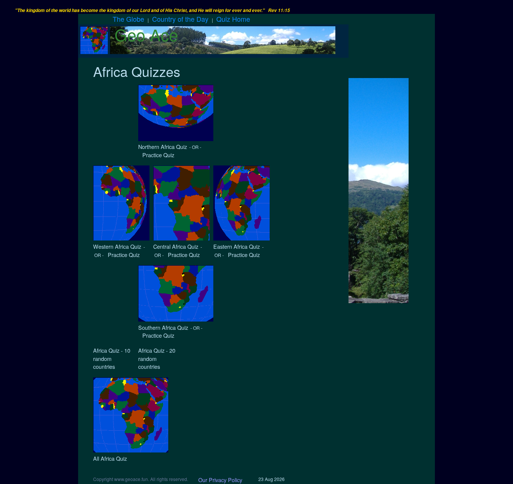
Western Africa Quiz (117, 246)
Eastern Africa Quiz (236, 246)
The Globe (128, 19)
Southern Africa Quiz (163, 327)
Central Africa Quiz (175, 246)
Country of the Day (180, 19)
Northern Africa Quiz (162, 146)
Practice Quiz (156, 155)
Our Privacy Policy (220, 480)
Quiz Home (233, 19)
